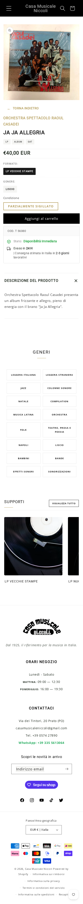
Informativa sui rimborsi (49, 874)
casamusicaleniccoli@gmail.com (41, 728)
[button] (9, 8)
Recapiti (64, 894)
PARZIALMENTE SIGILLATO (31, 206)
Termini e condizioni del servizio (44, 887)
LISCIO (10, 189)
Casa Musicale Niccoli (38, 868)
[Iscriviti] (67, 769)
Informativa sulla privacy (43, 881)
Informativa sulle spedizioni (36, 894)
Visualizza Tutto (64, 503)
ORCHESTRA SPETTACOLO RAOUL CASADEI (33, 121)
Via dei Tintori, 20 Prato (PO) (41, 721)
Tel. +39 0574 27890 (41, 735)
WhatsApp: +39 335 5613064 (41, 743)
